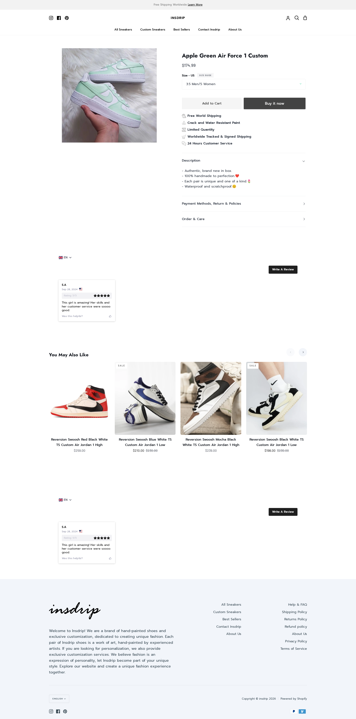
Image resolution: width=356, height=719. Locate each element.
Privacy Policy (296, 641)
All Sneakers (231, 604)
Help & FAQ (297, 604)
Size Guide (205, 75)
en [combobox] (66, 257)
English (58, 698)
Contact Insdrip (228, 626)
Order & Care (193, 219)
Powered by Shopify (294, 699)
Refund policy (296, 626)
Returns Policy (295, 619)
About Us (233, 633)
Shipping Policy (294, 612)
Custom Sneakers (227, 612)
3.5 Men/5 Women (200, 84)
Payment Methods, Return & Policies (211, 203)
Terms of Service (293, 648)
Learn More (195, 5)
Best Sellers (231, 619)
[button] (283, 269)
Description (191, 160)
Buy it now (274, 103)
